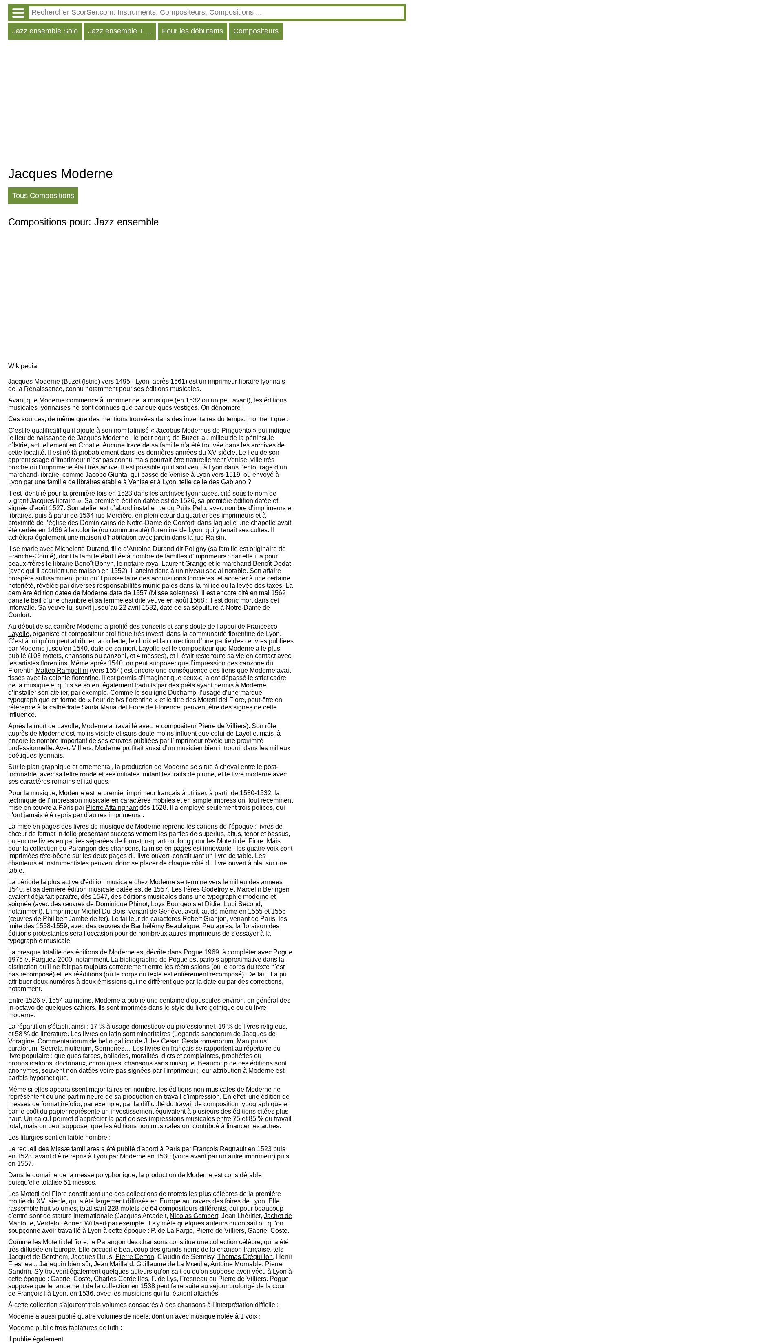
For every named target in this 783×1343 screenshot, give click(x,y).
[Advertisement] (207, 105)
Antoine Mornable (236, 1264)
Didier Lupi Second (233, 904)
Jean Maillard (113, 1264)
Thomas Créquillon (245, 1256)
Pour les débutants (192, 31)
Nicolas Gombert (194, 1215)
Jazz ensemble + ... (120, 31)
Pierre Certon (134, 1256)
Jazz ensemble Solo (45, 31)
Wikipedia (22, 365)
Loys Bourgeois (173, 904)
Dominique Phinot (121, 904)
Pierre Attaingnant (112, 807)
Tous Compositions (43, 195)
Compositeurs (256, 31)
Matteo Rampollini (61, 670)
